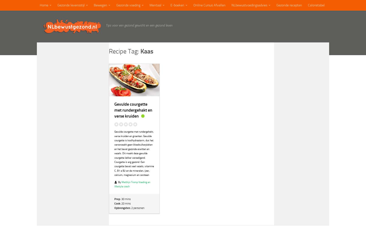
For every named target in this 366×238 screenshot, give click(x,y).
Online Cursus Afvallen (209, 5)
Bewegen (100, 5)
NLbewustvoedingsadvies (249, 5)
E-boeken (177, 5)
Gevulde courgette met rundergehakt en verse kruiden (133, 110)
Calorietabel (316, 5)
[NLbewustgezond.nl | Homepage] (72, 26)
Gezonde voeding (128, 5)
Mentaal (155, 5)
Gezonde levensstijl (71, 5)
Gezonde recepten (289, 5)
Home (44, 5)
